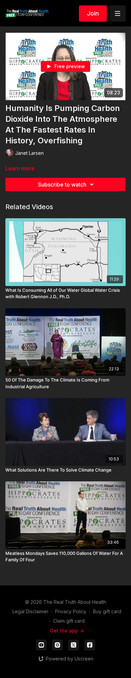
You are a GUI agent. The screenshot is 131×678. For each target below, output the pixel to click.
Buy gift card (107, 611)
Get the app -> (67, 630)
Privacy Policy (70, 611)
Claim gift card (69, 621)
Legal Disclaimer (30, 611)
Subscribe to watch (62, 184)
